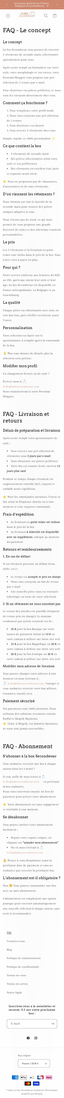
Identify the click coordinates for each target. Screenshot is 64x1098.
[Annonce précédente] (6, 4)
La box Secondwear (23, 1090)
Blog (9, 949)
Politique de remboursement (24, 958)
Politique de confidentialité (23, 966)
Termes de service (17, 983)
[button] (8, 15)
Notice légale (14, 992)
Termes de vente (16, 975)
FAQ (9, 932)
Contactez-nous (16, 941)
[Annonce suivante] (57, 4)
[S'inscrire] (52, 1023)
